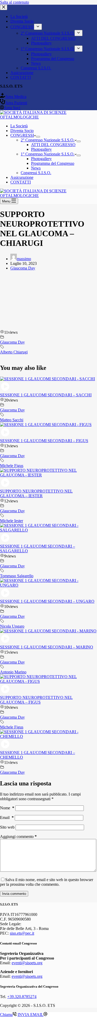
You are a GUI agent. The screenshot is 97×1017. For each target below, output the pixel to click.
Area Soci (12, 108)
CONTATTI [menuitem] (20, 77)
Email (7, 817)
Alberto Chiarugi (14, 352)
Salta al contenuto (14, 2)
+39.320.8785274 (21, 996)
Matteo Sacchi (11, 420)
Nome (7, 808)
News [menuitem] (36, 63)
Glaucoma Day (22, 268)
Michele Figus (11, 465)
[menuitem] (38, 27)
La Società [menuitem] (19, 16)
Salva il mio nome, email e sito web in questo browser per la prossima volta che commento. (46, 882)
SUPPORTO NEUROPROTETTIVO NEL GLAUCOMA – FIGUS (36, 699)
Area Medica (15, 96)
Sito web (7, 827)
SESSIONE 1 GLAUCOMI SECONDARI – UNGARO (47, 601)
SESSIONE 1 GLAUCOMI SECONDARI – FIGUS (44, 440)
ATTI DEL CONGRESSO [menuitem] (53, 38)
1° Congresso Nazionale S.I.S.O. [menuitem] (47, 49)
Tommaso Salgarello (16, 576)
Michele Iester (11, 521)
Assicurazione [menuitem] (21, 72)
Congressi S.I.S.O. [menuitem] (36, 68)
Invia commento (14, 894)
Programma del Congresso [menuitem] (52, 58)
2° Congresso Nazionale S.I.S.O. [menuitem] (47, 33)
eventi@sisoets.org (27, 963)
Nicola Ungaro (12, 626)
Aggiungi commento (18, 836)
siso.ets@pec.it (22, 933)
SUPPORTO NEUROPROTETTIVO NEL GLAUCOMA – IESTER (36, 493)
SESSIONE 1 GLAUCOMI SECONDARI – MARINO (46, 647)
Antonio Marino (13, 672)
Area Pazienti (16, 103)
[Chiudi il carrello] (3, 7)
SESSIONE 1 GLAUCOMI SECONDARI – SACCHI (46, 395)
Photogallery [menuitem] (41, 43)
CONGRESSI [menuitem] (22, 27)
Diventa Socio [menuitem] (22, 21)
